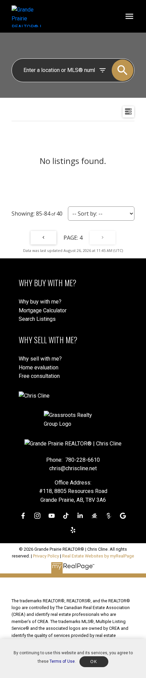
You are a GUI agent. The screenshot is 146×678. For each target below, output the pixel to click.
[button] (23, 516)
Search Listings (37, 319)
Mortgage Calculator (43, 310)
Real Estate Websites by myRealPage (98, 555)
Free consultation (39, 376)
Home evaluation (38, 367)
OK (93, 661)
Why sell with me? (40, 358)
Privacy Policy (46, 555)
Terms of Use (62, 661)
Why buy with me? (40, 301)
